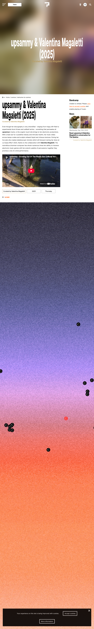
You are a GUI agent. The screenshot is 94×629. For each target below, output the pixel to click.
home (8, 97)
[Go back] (3, 97)
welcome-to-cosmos (24, 97)
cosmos (13, 97)
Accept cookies (70, 613)
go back (7, 197)
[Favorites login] (85, 4)
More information (47, 621)
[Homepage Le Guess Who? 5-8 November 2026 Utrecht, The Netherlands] (47, 4)
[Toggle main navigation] (3, 4)
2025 (34, 191)
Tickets (15, 4)
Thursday (48, 191)
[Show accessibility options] (80, 4)
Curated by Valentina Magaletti (14, 191)
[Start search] (90, 4)
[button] (89, 383)
